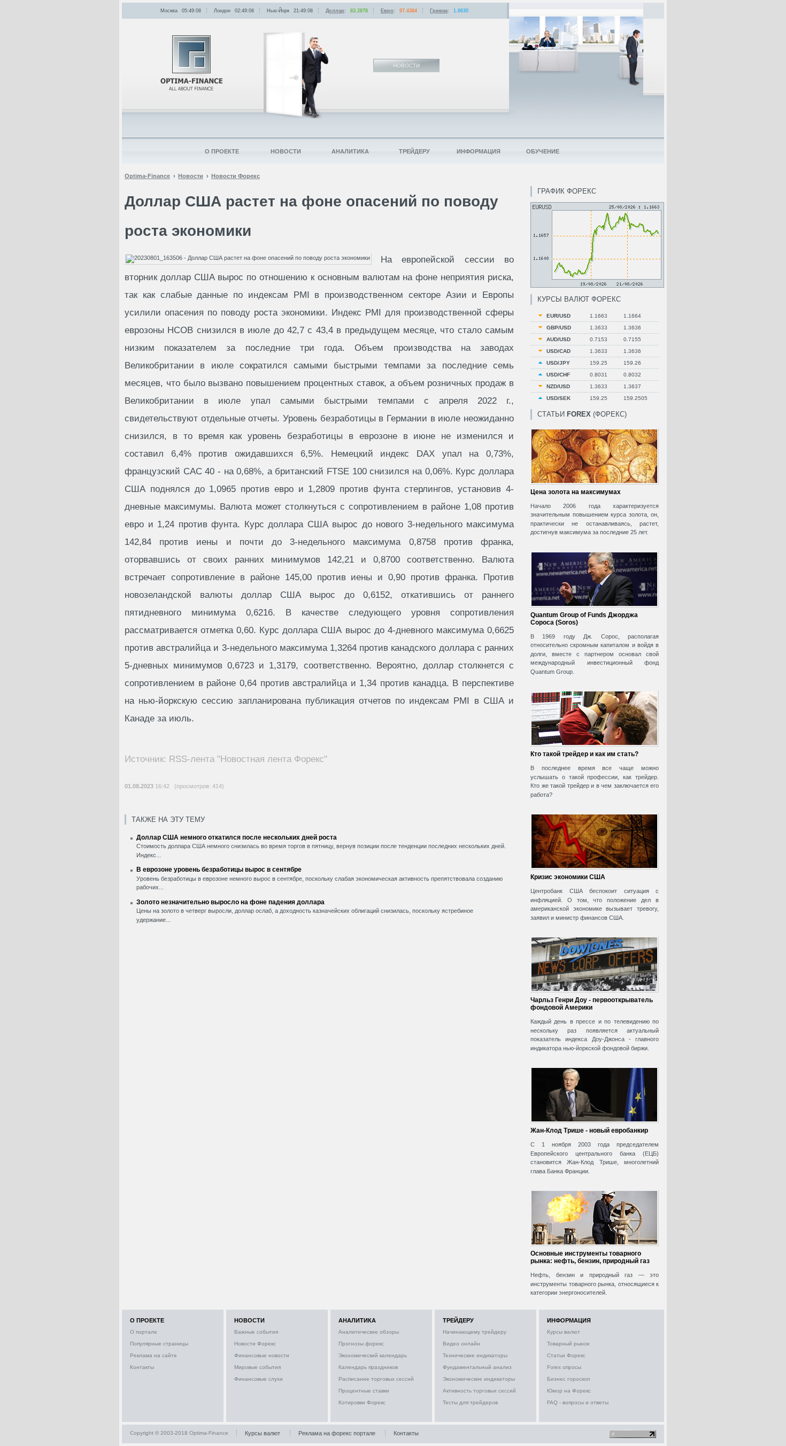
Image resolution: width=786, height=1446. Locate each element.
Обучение (542, 151)
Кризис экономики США (567, 877)
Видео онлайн (461, 1344)
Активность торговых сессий (479, 1391)
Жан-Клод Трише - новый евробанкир (589, 1130)
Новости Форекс (255, 1344)
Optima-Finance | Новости (191, 63)
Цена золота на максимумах (575, 492)
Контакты (142, 1367)
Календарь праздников (368, 1367)
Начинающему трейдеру (474, 1332)
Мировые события (257, 1367)
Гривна (439, 10)
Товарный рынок (568, 1344)
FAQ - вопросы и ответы (577, 1402)
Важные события (256, 1332)
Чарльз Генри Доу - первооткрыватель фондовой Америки (591, 1003)
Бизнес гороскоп (568, 1379)
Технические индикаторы (475, 1355)
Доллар (335, 10)
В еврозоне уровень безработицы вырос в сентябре (219, 869)
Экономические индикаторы (479, 1379)
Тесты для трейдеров (470, 1402)
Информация (478, 151)
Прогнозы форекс (361, 1344)
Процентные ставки (363, 1391)
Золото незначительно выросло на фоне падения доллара (230, 902)
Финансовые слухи (258, 1379)
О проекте (222, 151)
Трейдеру (414, 151)
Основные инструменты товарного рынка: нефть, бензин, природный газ (590, 1257)
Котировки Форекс (362, 1402)
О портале (143, 1332)
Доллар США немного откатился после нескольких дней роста (236, 837)
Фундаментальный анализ (477, 1367)
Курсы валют (563, 1332)
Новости (286, 151)
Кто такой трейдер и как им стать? (584, 754)
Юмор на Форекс (569, 1391)
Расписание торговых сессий (376, 1379)
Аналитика (350, 151)
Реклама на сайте (153, 1355)
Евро (387, 10)
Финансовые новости (261, 1355)
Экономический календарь (372, 1355)
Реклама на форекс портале (336, 1433)
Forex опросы (564, 1367)
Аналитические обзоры (368, 1332)
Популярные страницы (159, 1344)
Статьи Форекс (566, 1355)
